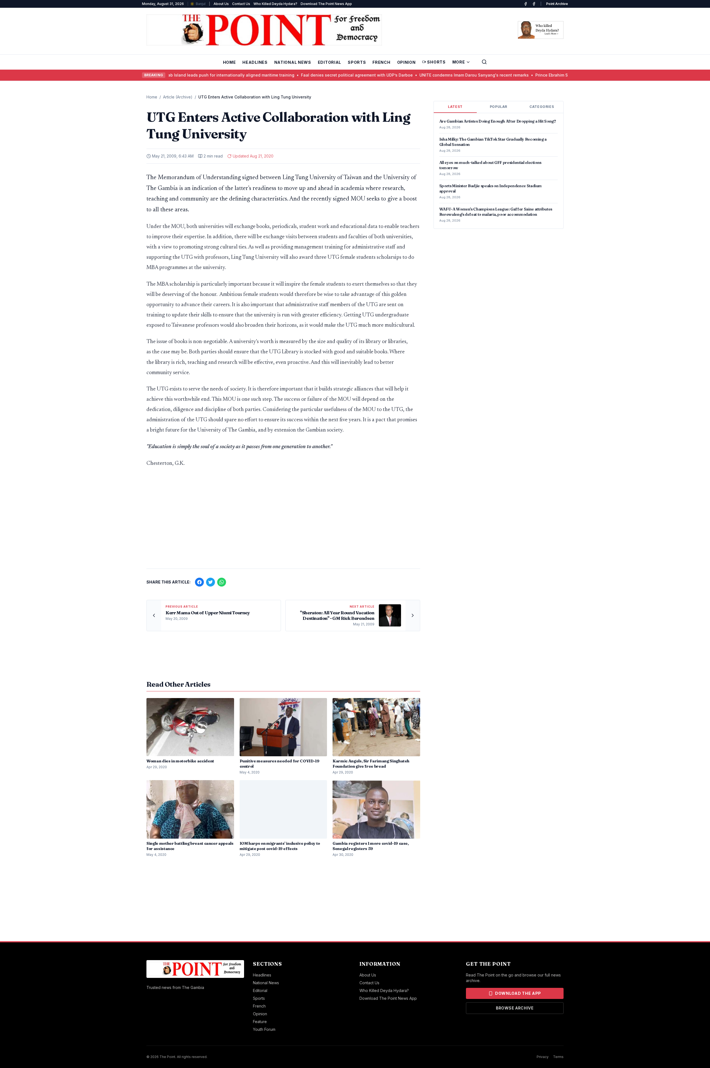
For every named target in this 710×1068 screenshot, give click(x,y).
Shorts (436, 62)
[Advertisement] (283, 521)
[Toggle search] (484, 62)
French (381, 62)
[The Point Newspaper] (534, 4)
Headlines (254, 62)
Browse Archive (515, 1008)
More (458, 62)
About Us (221, 4)
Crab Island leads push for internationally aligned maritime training (209, 75)
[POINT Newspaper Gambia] (526, 4)
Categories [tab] (541, 107)
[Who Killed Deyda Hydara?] (541, 30)
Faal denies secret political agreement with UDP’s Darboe (338, 75)
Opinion (406, 62)
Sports (357, 62)
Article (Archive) (177, 97)
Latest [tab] (455, 107)
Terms (558, 1057)
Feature (260, 1021)
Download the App (518, 993)
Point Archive (557, 4)
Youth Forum (264, 1029)
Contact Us (241, 4)
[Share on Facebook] (199, 582)
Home (229, 62)
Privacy (543, 1057)
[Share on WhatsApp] (221, 582)
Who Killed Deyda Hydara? (275, 4)
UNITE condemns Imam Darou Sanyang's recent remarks (454, 75)
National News (292, 62)
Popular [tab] (498, 107)
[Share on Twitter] (210, 582)
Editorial (329, 62)
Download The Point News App (326, 4)
